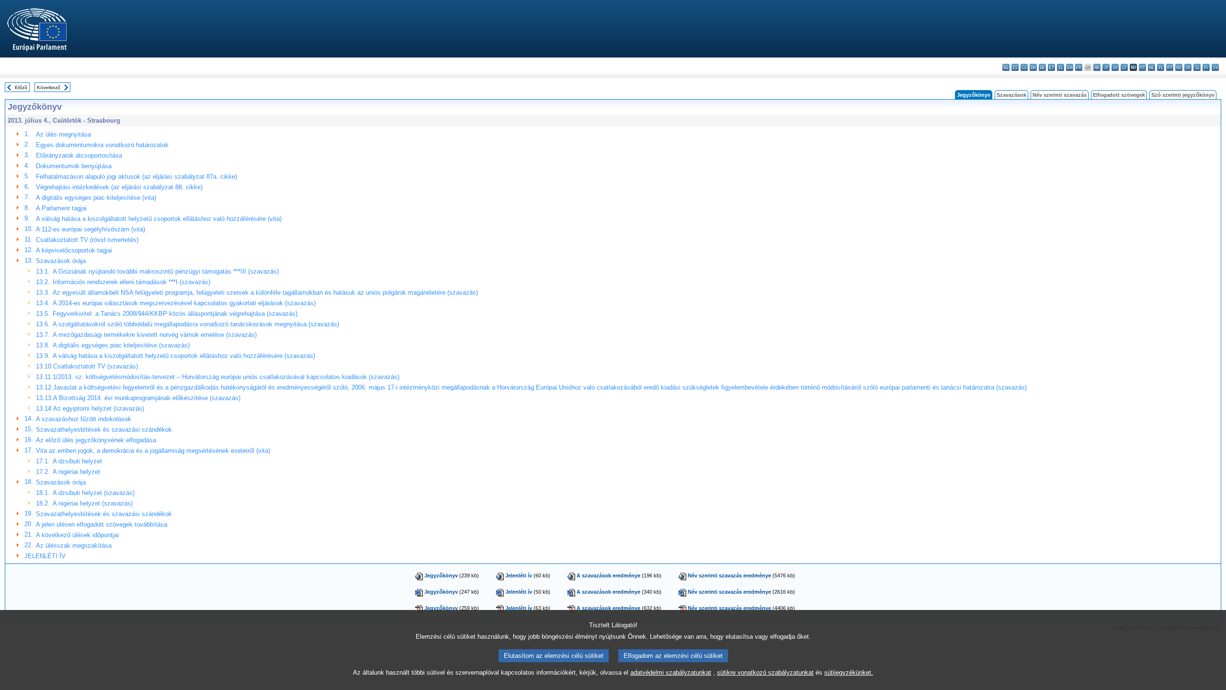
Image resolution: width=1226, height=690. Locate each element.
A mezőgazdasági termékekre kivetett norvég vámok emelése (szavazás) (155, 334)
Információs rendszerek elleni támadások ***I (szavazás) (131, 282)
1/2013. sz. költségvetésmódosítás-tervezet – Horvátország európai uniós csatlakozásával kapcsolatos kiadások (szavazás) (226, 376)
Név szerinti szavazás (1060, 95)
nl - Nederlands (1151, 67)
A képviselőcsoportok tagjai (74, 250)
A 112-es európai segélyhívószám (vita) (90, 229)
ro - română (1178, 67)
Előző (21, 87)
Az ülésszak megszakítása (74, 545)
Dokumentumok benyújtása (74, 166)
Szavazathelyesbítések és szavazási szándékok (104, 429)
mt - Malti (1142, 67)
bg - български (1006, 67)
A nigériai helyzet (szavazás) (93, 503)
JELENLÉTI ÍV (45, 556)
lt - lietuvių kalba (1124, 67)
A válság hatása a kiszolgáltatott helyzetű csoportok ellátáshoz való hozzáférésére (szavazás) (184, 355)
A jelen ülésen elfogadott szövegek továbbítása (101, 524)
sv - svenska (1215, 67)
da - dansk (1033, 67)
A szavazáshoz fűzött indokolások (83, 419)
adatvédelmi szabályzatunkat (670, 672)
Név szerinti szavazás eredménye (729, 575)
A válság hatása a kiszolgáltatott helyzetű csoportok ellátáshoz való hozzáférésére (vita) (159, 218)
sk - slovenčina (1188, 67)
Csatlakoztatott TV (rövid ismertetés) (87, 239)
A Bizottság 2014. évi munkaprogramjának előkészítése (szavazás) (146, 398)
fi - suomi (1206, 67)
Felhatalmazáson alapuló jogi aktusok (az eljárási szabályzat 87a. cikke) (136, 176)
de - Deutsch (1042, 67)
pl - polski (1160, 67)
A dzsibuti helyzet (77, 461)
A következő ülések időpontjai (77, 535)
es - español (1015, 67)
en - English (1069, 67)
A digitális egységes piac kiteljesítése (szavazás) (121, 345)
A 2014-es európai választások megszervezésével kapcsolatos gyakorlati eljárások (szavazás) (184, 303)
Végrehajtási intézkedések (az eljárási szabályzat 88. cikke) (119, 187)
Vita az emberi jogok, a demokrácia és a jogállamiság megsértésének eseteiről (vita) (153, 450)
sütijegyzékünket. (848, 672)
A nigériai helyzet (76, 471)
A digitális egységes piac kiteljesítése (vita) (96, 197)
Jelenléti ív (518, 575)
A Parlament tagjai (61, 208)
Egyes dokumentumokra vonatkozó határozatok (102, 145)
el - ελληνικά (1060, 67)
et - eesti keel (1051, 67)
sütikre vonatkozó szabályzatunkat (765, 672)
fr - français (1078, 67)
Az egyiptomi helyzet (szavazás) (98, 408)
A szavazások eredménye (608, 575)
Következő (48, 87)
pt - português (1169, 67)
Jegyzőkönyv (441, 575)
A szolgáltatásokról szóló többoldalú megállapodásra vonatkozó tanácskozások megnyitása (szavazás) (196, 324)
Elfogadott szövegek (1119, 95)
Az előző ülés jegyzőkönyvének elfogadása (96, 440)
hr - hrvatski (1097, 67)
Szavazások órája (61, 260)
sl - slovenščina (1197, 67)
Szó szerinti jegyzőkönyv (1183, 95)
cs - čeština (1024, 67)
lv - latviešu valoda (1115, 67)
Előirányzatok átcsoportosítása (79, 155)
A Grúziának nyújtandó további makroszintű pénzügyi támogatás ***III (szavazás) (166, 271)
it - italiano (1106, 67)
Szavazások (1011, 95)
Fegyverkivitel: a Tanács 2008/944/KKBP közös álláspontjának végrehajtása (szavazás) (175, 313)
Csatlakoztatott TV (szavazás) (95, 366)
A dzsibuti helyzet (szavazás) (94, 492)
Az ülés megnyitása (63, 134)
